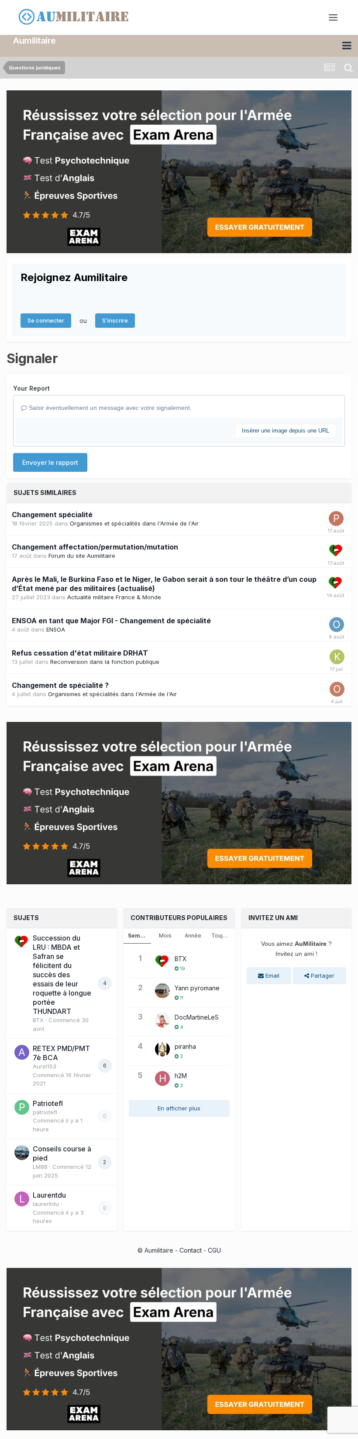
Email (271, 975)
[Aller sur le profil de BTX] (336, 550)
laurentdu (46, 1203)
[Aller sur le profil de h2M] (162, 1078)
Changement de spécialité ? (60, 685)
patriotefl (45, 1112)
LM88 (40, 1166)
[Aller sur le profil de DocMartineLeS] (162, 1020)
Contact (190, 1250)
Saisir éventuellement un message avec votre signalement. (109, 407)
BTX (38, 1020)
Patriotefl (48, 1103)
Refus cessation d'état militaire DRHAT (80, 653)
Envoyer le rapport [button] (50, 462)
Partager (321, 975)
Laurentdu (49, 1195)
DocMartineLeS (197, 1017)
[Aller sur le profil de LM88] (21, 1152)
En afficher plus (179, 1108)
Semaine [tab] (139, 935)
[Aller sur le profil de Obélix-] (336, 624)
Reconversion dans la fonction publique (104, 661)
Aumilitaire (34, 40)
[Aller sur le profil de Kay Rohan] (337, 656)
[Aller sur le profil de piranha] (162, 1049)
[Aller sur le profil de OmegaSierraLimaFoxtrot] (337, 689)
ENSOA (55, 629)
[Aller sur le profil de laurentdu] (21, 1199)
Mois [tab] (165, 935)
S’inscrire (115, 320)
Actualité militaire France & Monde (114, 597)
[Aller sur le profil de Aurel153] (21, 1052)
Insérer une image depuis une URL (285, 430)
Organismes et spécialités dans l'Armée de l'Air (134, 523)
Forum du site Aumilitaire (81, 555)
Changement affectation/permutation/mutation (95, 547)
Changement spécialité (52, 514)
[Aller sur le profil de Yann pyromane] (162, 990)
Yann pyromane (197, 988)
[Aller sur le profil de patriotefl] (21, 1107)
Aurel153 (44, 1066)
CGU (214, 1250)
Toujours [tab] (222, 935)
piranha (185, 1046)
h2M (181, 1075)
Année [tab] (193, 935)
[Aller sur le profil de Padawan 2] (336, 518)
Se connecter (46, 320)
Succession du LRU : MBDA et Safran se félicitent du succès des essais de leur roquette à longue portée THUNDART (62, 975)
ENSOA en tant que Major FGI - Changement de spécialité (111, 620)
